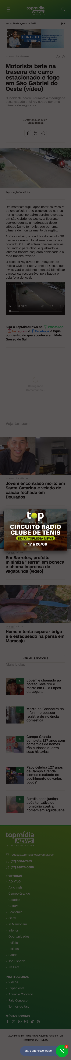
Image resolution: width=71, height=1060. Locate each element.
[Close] (67, 509)
